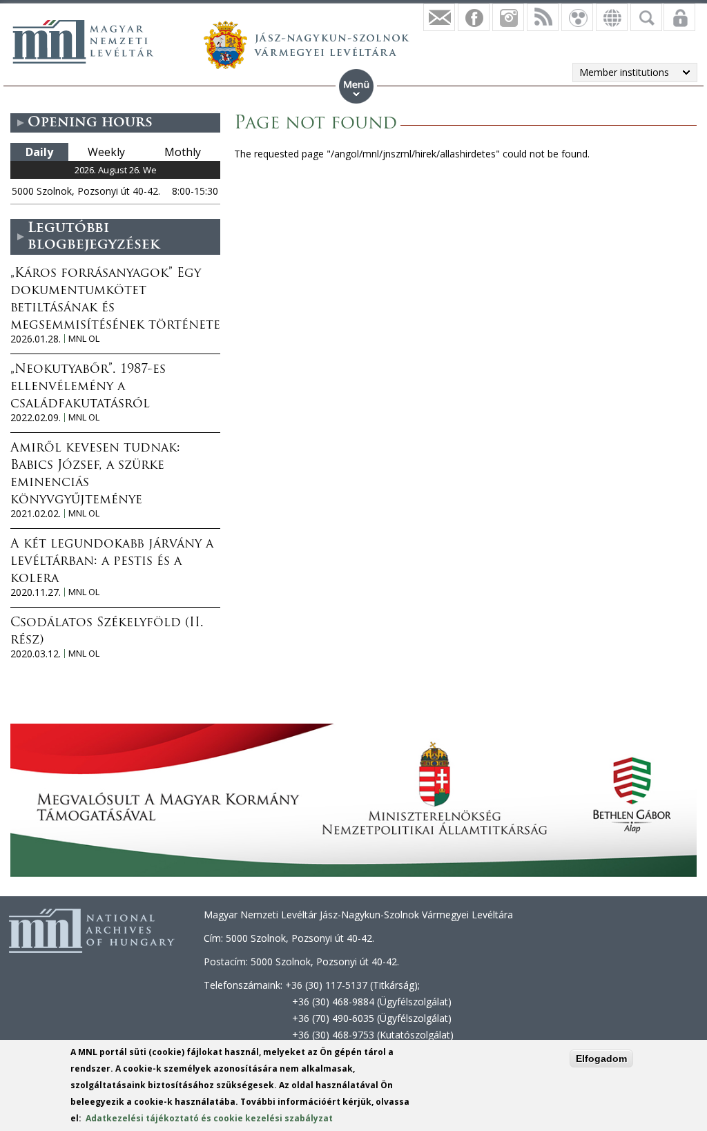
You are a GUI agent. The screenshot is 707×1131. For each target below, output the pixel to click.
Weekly (106, 152)
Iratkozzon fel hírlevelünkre (439, 17)
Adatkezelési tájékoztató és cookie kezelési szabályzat (209, 1118)
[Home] (82, 41)
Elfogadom (601, 1058)
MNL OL (83, 338)
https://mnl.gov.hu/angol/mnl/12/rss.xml (543, 17)
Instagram (508, 17)
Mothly (182, 152)
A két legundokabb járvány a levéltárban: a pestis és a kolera (111, 562)
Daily (39, 152)
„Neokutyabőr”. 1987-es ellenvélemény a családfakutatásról (88, 387)
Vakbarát (577, 17)
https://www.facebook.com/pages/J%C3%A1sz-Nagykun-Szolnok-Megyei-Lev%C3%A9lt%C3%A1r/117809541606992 (474, 17)
